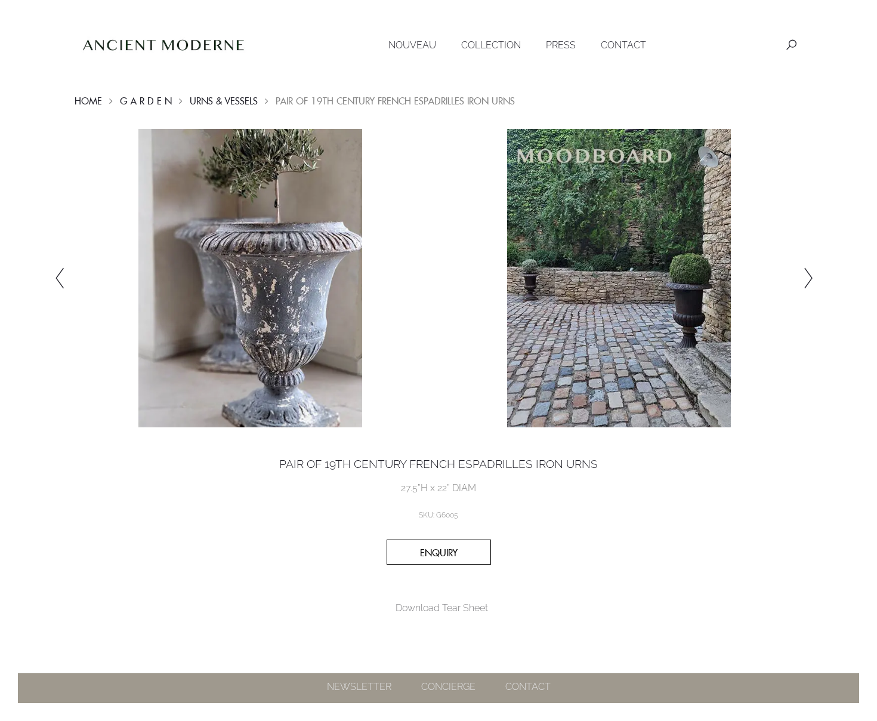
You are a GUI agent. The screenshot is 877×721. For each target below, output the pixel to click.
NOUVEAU (412, 45)
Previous (60, 278)
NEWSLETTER (359, 686)
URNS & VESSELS (224, 101)
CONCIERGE (448, 686)
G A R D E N (146, 101)
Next (808, 278)
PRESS (561, 45)
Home (88, 101)
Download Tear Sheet (442, 608)
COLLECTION (491, 45)
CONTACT (623, 45)
